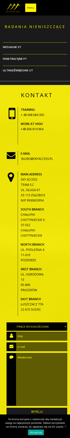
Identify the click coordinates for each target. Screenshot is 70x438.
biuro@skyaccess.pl (37, 159)
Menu (30, 7)
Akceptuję (36, 432)
